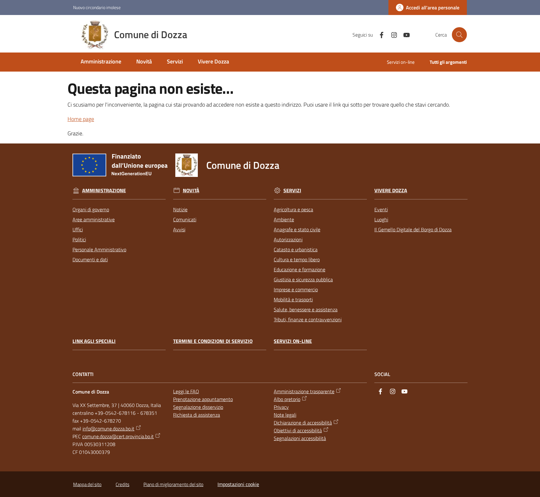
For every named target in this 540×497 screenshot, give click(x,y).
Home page (81, 119)
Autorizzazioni (288, 239)
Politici (79, 239)
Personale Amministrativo (99, 249)
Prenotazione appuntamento (203, 399)
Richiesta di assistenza (196, 415)
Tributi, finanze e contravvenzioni (308, 319)
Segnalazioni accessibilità (300, 438)
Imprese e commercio (296, 289)
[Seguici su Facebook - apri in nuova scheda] (379, 34)
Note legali (285, 415)
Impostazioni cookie (238, 484)
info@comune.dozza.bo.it (108, 428)
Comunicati (184, 219)
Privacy (281, 407)
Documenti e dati (90, 259)
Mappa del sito (87, 484)
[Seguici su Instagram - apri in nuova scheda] (391, 34)
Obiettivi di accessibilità (298, 430)
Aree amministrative (93, 219)
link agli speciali (94, 341)
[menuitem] (101, 62)
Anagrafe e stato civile (297, 229)
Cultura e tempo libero (297, 259)
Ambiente (284, 219)
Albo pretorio (287, 399)
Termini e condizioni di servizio (212, 341)
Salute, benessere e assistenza (306, 309)
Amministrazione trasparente (304, 391)
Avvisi (179, 229)
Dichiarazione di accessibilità (303, 422)
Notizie (180, 209)
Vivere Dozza (390, 190)
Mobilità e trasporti (293, 299)
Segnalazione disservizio (198, 407)
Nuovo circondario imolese (97, 7)
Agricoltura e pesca (293, 209)
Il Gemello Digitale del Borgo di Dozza (413, 229)
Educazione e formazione (299, 269)
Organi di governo (90, 209)
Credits (122, 484)
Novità (191, 190)
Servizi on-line (293, 341)
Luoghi (381, 219)
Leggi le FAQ (186, 391)
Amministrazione (104, 190)
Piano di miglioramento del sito (173, 484)
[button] (459, 34)
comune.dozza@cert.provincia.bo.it (118, 436)
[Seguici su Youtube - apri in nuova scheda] (404, 34)
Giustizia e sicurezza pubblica (303, 279)
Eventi (381, 209)
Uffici (77, 229)
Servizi (292, 190)
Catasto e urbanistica (296, 249)
